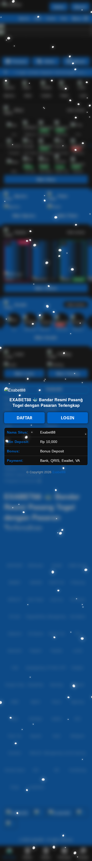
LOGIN (67, 418)
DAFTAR (24, 418)
